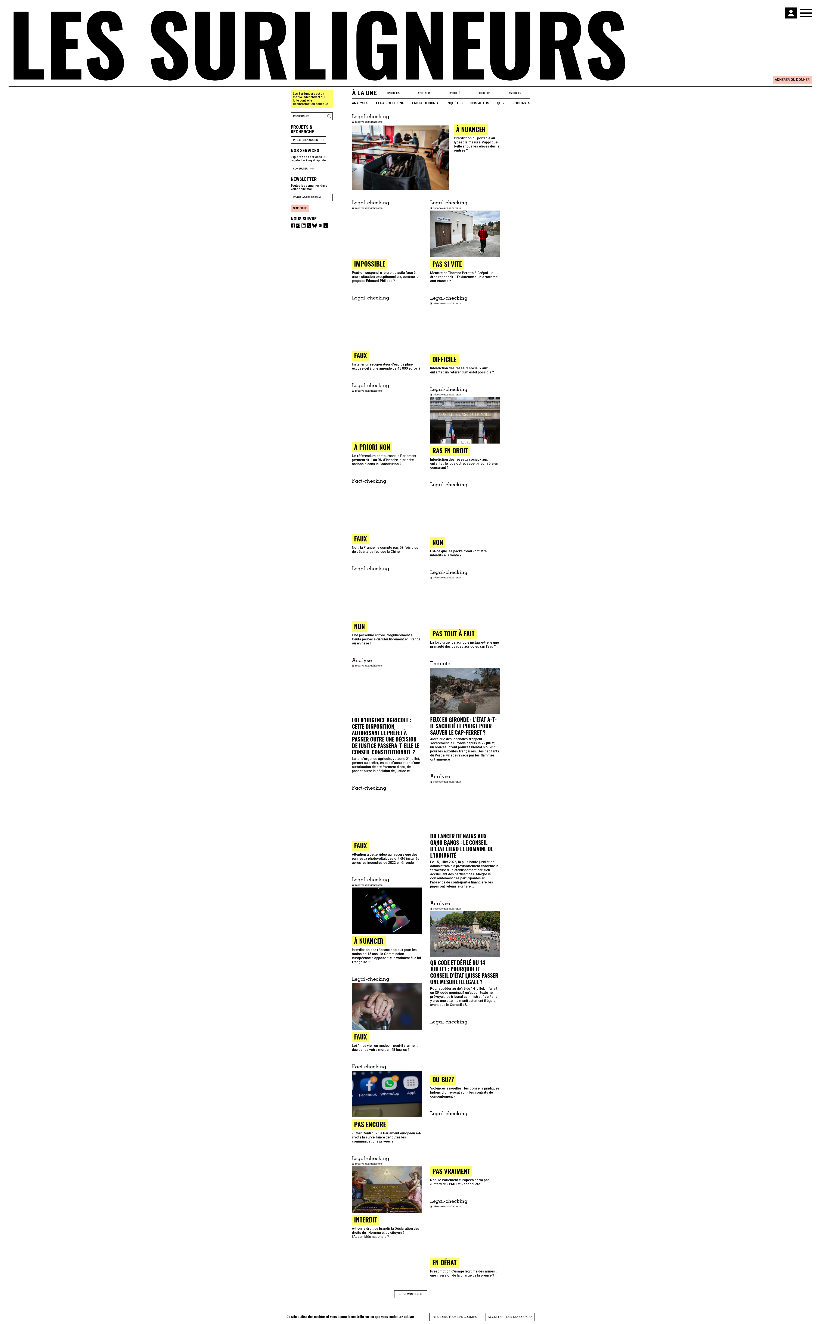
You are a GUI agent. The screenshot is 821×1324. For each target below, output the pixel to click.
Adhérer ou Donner (792, 80)
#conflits (484, 93)
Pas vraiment (451, 1171)
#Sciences (515, 93)
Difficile (444, 359)
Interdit (365, 1219)
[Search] (329, 116)
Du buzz (443, 1079)
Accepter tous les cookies (510, 1316)
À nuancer (369, 941)
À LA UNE (364, 93)
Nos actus (479, 103)
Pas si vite (447, 264)
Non (437, 542)
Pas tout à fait (453, 633)
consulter (300, 168)
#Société (454, 93)
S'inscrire (300, 208)
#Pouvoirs (424, 93)
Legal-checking (390, 103)
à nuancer (471, 129)
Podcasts (521, 103)
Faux (360, 845)
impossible (369, 263)
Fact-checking (425, 103)
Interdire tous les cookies (454, 1316)
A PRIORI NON (372, 447)
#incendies (393, 93)
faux (360, 355)
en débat (444, 1262)
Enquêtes (454, 103)
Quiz (501, 103)
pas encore (370, 1124)
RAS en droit (450, 450)
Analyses (360, 103)
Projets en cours (305, 140)
